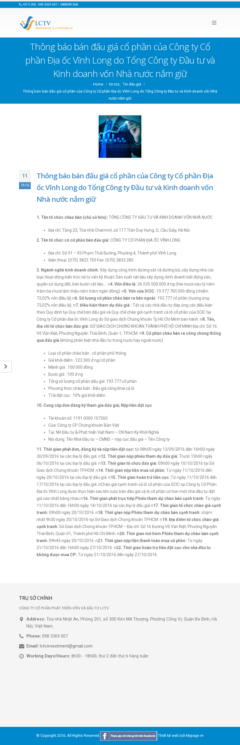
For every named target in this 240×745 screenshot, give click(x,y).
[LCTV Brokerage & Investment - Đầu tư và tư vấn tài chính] (47, 23)
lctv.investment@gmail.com (66, 646)
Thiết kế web (168, 736)
